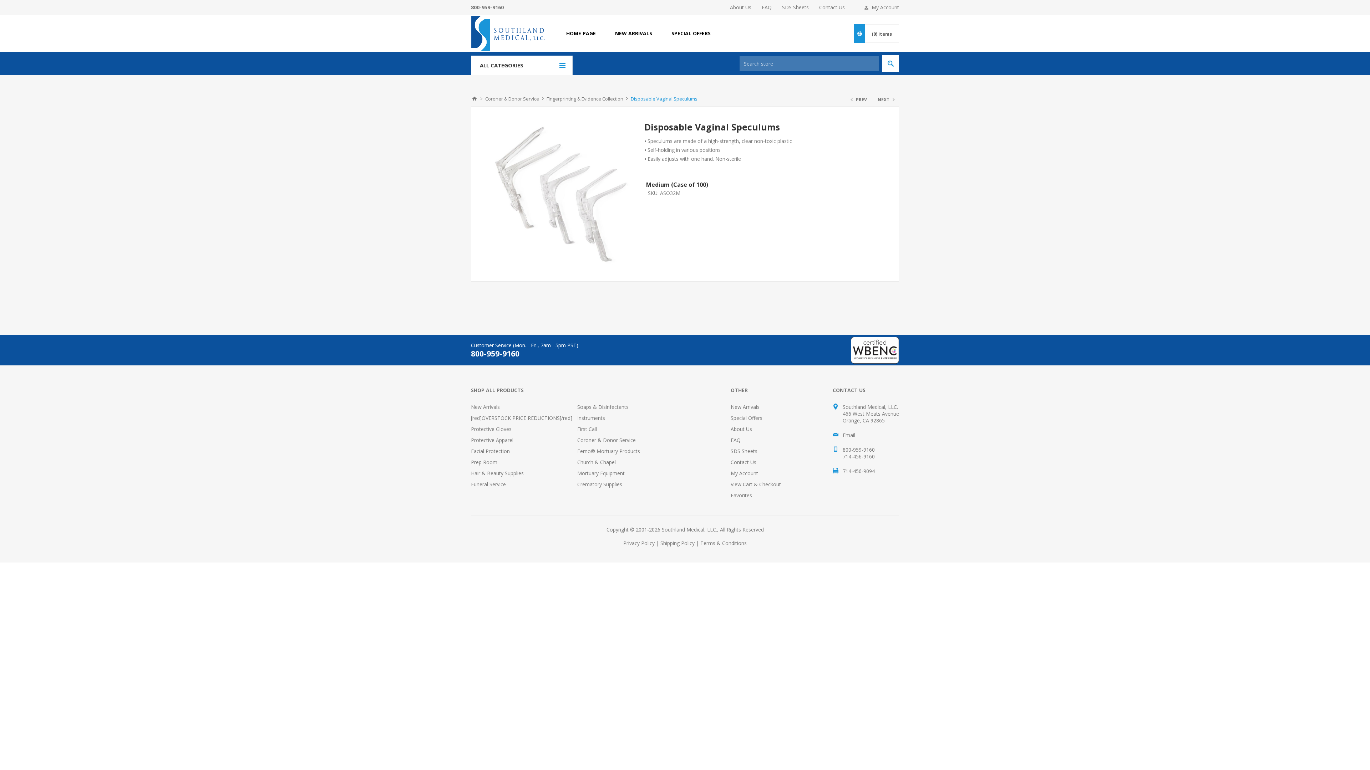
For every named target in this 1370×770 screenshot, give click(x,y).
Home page (581, 33)
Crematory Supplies (599, 484)
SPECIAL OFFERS (691, 33)
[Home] (474, 98)
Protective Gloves (491, 429)
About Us (740, 7)
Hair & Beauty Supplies (497, 473)
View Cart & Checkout (756, 484)
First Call (587, 429)
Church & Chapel (596, 462)
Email (849, 435)
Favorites (741, 495)
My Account (885, 7)
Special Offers (746, 418)
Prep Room (484, 462)
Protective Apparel (492, 440)
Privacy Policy (639, 543)
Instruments (591, 418)
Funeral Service (488, 484)
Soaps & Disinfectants (603, 407)
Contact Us (832, 7)
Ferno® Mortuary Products (608, 451)
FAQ (767, 7)
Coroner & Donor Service (606, 440)
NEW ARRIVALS (633, 33)
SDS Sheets (795, 7)
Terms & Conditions (723, 543)
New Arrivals (485, 407)
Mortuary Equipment (601, 473)
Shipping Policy (677, 543)
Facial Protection (490, 451)
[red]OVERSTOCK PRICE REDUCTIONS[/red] (521, 418)
